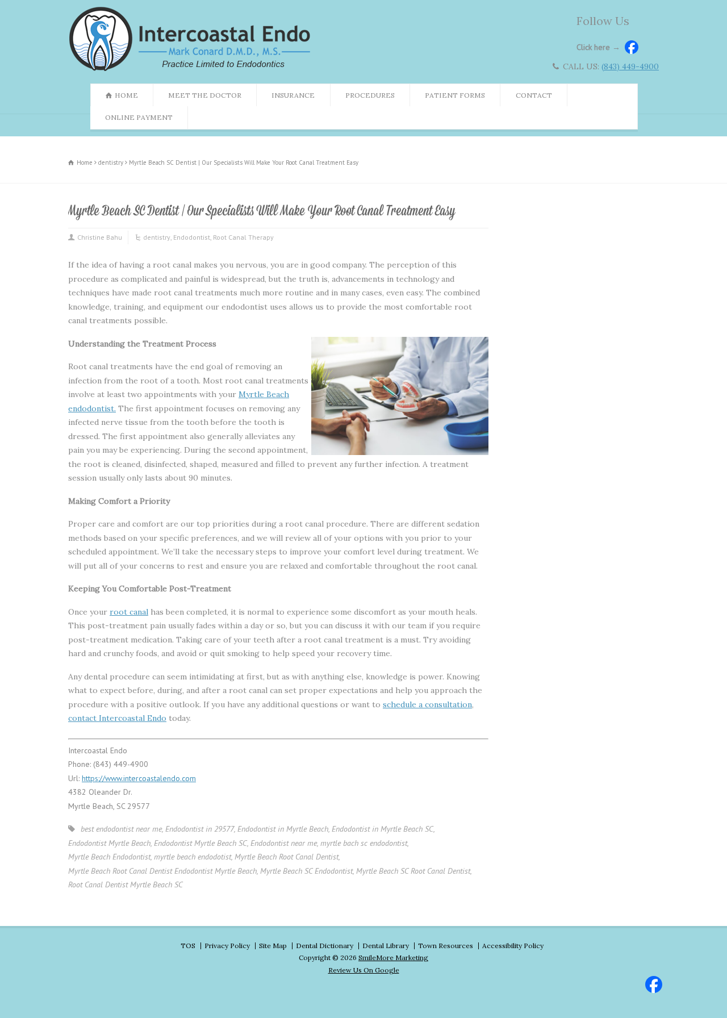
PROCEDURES (370, 95)
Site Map (273, 945)
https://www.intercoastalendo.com (139, 778)
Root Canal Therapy (243, 237)
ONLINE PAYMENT (139, 117)
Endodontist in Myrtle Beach (282, 829)
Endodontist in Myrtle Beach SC (382, 829)
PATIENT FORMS (455, 95)
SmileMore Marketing (393, 957)
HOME (126, 95)
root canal (129, 612)
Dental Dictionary (324, 945)
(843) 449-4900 (630, 66)
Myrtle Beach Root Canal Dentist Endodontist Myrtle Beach (162, 871)
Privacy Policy (227, 945)
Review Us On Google (363, 970)
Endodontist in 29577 (199, 829)
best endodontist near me (121, 829)
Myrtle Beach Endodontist (109, 857)
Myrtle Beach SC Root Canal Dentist (413, 871)
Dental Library (385, 945)
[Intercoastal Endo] (192, 70)
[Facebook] (652, 983)
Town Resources (445, 945)
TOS (188, 945)
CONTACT (534, 95)
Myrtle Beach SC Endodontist (306, 871)
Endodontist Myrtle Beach (109, 843)
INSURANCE (293, 95)
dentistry (156, 237)
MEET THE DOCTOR (204, 95)
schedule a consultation (427, 704)
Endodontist (191, 237)
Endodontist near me (283, 843)
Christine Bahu (99, 237)
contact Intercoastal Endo (117, 718)
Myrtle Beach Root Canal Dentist (287, 857)
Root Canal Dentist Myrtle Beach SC (125, 884)
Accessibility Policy (513, 945)
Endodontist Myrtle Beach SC (200, 843)
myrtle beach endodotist (192, 857)
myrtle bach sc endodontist (363, 843)
